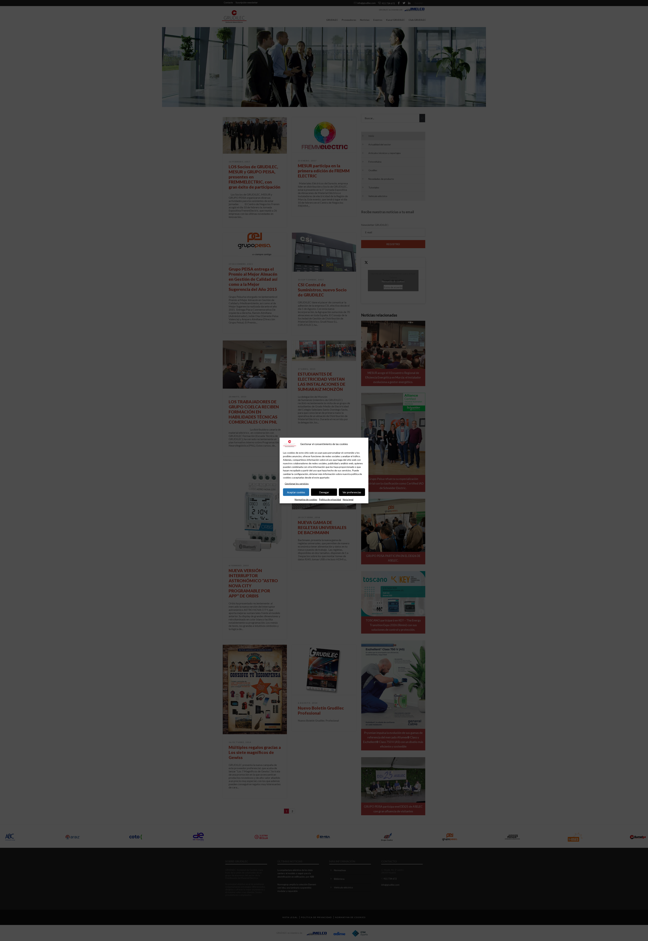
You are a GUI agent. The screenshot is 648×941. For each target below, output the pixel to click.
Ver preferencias (352, 492)
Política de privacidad (330, 499)
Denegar (324, 492)
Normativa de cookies (306, 499)
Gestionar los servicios (297, 483)
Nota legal (348, 499)
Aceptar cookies (296, 492)
